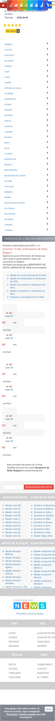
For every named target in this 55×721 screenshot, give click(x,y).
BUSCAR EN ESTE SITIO (40, 487)
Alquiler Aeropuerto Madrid (17, 560)
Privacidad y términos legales (29, 613)
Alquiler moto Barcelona (16, 515)
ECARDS (13, 637)
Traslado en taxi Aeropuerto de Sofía (27, 296)
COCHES (13, 668)
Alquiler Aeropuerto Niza (16, 586)
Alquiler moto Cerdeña (15, 508)
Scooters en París (42, 525)
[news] (30, 603)
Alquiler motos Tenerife (16, 518)
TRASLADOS (15, 672)
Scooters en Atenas (43, 522)
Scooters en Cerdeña (44, 515)
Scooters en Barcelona (44, 505)
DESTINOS (14, 641)
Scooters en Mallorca (44, 508)
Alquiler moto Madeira (15, 528)
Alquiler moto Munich (15, 532)
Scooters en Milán (42, 518)
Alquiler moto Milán (14, 505)
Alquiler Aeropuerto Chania (17, 576)
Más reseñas (11, 31)
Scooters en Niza (42, 528)
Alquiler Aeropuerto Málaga (18, 557)
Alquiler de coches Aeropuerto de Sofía (28, 275)
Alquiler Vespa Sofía (43, 535)
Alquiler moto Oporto (14, 525)
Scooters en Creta (42, 532)
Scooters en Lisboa (43, 512)
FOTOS (12, 633)
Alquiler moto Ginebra (15, 535)
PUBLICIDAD (15, 677)
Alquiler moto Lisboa (14, 522)
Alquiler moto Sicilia (14, 512)
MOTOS (12, 664)
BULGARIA (14, 645)
